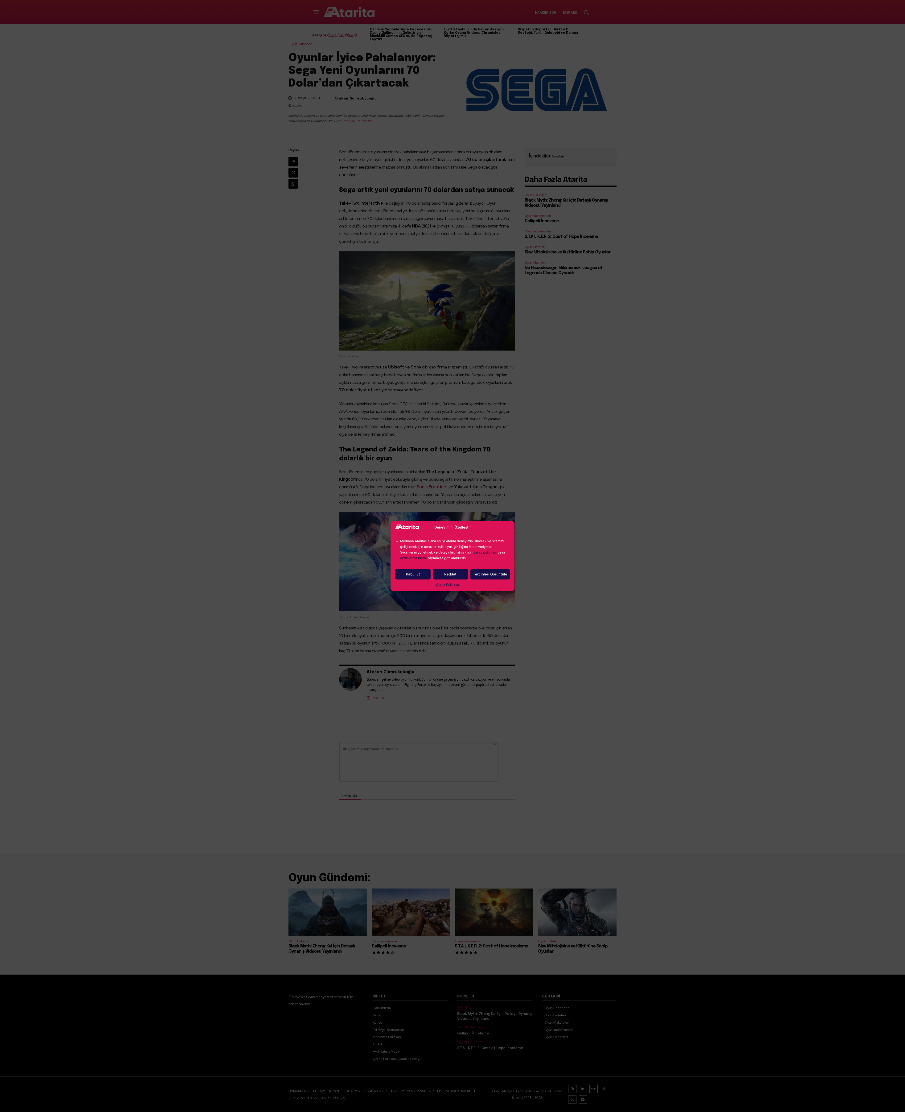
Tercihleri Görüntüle (490, 574)
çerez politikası (485, 552)
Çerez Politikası (448, 585)
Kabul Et (413, 574)
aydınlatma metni (414, 558)
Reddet (450, 574)
